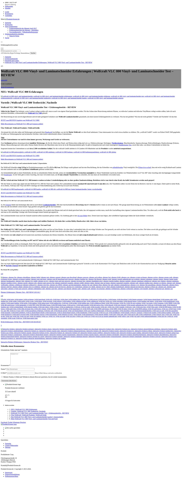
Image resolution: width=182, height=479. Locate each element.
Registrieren (9, 14)
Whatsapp (16, 422)
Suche (7, 38)
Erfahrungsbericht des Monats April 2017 (23, 28)
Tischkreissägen (117, 143)
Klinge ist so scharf (144, 167)
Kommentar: (5, 365)
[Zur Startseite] (9, 424)
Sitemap (7, 447)
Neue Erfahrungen (11, 26)
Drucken (23, 422)
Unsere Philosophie (11, 445)
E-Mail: (4, 373)
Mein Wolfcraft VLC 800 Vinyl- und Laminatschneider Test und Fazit (34, 419)
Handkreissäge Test (124, 145)
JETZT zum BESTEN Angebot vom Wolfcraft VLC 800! (20, 120)
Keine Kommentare (7, 87)
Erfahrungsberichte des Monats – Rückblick (23, 30)
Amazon (8, 205)
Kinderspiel (8, 175)
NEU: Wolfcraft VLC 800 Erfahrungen (24, 409)
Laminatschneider (49, 205)
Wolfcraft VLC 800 (35, 113)
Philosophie (9, 6)
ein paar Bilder (82, 216)
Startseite (8, 23)
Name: (3, 369)
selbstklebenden (117, 167)
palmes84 (4, 80)
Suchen (33, 53)
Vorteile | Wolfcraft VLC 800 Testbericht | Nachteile (28, 411)
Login (7, 12)
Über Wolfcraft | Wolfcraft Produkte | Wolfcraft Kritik (28, 415)
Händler (7, 8)
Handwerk (48, 132)
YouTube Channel (12, 266)
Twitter (10, 422)
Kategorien (8, 24)
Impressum (8, 472)
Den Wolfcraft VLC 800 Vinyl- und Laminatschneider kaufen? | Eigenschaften (37, 417)
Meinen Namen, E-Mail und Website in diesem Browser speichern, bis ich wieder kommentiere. (35, 377)
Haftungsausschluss (11, 476)
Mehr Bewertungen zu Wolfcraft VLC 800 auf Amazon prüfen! (22, 124)
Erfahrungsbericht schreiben (14, 34)
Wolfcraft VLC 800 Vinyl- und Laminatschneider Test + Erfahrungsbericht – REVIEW (40, 413)
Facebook (4, 422)
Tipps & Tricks (14, 36)
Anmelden (8, 15)
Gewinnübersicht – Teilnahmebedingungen (23, 32)
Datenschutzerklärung (12, 474)
